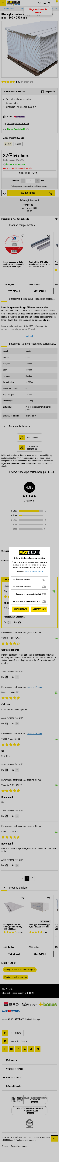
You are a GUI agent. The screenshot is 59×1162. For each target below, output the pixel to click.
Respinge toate (20, 609)
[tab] (29, 579)
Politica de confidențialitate (33, 571)
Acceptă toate (39, 609)
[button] (21, 579)
